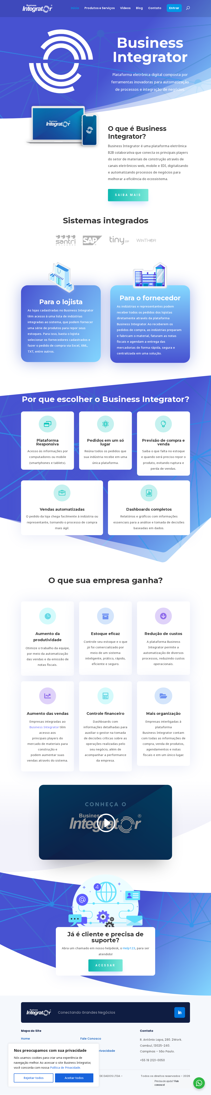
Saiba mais (128, 195)
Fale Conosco (90, 1039)
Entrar (174, 8)
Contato (154, 8)
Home (25, 1039)
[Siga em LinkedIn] (179, 1012)
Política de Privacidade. (65, 1067)
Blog (139, 8)
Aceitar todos (74, 1078)
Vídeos (125, 8)
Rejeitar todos (33, 1078)
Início (75, 8)
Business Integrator (44, 727)
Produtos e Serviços (99, 8)
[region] (53, 1065)
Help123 (129, 948)
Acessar (105, 965)
